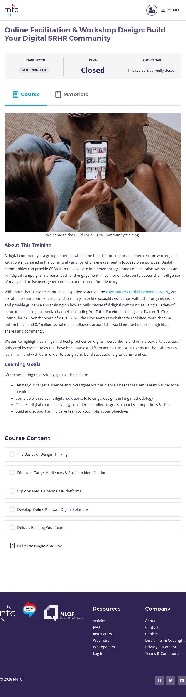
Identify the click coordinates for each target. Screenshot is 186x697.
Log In (98, 653)
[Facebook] (159, 680)
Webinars (101, 640)
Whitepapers (104, 646)
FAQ (96, 627)
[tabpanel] (93, 266)
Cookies (152, 633)
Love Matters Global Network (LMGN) (137, 291)
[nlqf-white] (63, 613)
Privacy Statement (160, 646)
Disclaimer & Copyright (165, 640)
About (150, 620)
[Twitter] (170, 680)
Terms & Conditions (162, 653)
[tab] (26, 94)
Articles (99, 620)
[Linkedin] (182, 680)
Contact (152, 627)
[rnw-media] (30, 612)
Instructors (102, 633)
